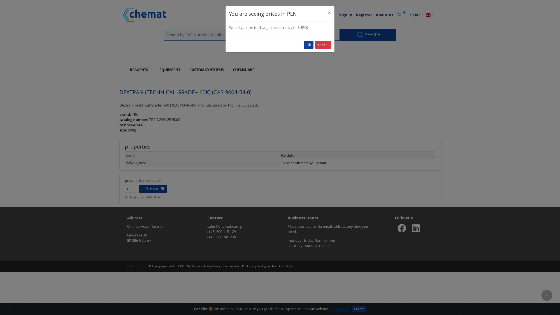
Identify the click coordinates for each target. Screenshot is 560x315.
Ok (308, 44)
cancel (323, 44)
